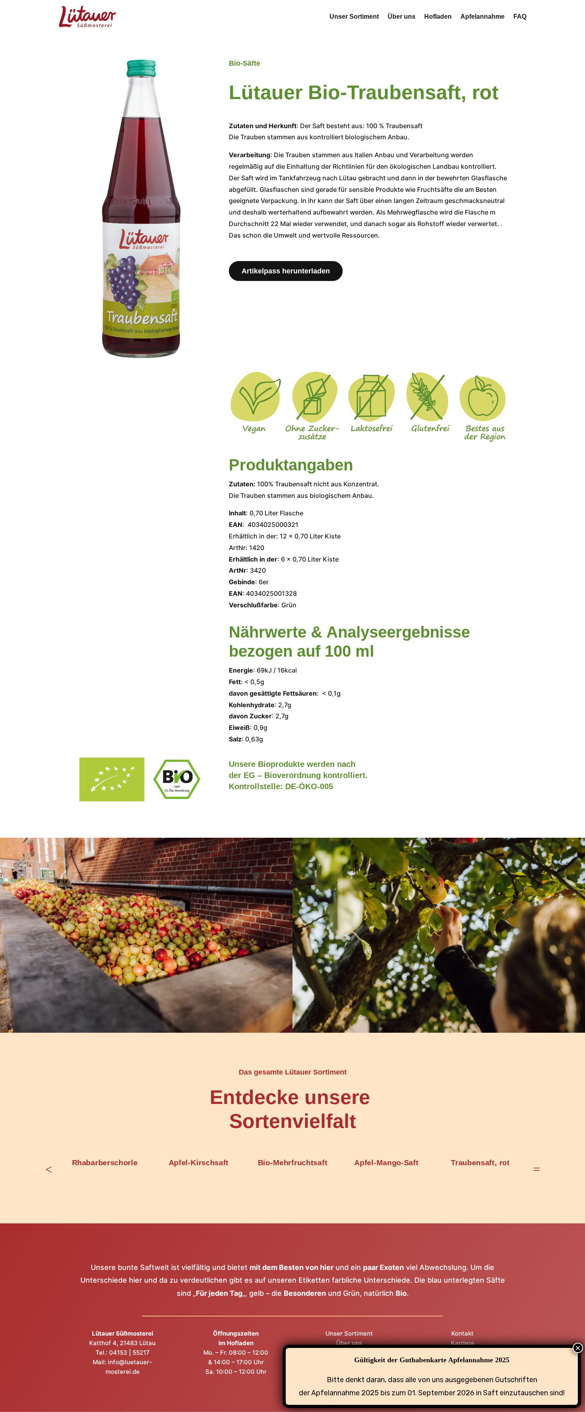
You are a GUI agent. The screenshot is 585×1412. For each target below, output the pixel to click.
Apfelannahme (482, 16)
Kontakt (462, 1333)
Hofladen (438, 16)
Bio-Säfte (244, 63)
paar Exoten (383, 1267)
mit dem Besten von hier (291, 1267)
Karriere (462, 1343)
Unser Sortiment (354, 16)
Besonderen (305, 1293)
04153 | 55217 (129, 1352)
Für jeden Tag (219, 1293)
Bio (401, 1293)
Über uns (401, 16)
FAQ (519, 16)
